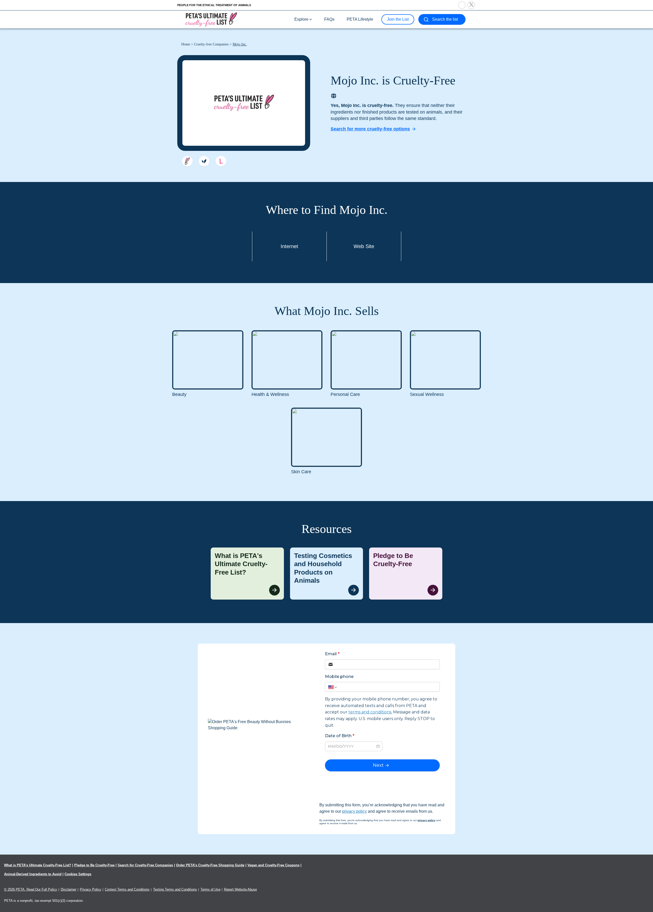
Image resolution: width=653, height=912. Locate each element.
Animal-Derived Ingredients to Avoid (32, 874)
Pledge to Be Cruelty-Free (94, 865)
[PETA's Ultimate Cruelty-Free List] (211, 19)
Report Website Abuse (240, 889)
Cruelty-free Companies (211, 44)
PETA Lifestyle (360, 19)
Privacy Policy (90, 889)
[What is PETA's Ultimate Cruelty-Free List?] (247, 574)
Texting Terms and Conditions (175, 889)
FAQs (329, 19)
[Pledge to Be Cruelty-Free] (405, 574)
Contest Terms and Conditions (127, 889)
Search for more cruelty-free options (370, 128)
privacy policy (354, 811)
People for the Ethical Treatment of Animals (214, 5)
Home (185, 44)
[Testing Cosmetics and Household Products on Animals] (326, 574)
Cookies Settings (78, 874)
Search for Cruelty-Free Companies (145, 865)
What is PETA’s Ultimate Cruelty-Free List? (37, 865)
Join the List (398, 19)
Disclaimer (68, 889)
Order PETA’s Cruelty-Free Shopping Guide (210, 865)
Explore (301, 19)
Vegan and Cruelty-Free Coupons (273, 865)
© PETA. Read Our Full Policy (30, 889)
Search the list (445, 19)
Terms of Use (210, 889)
